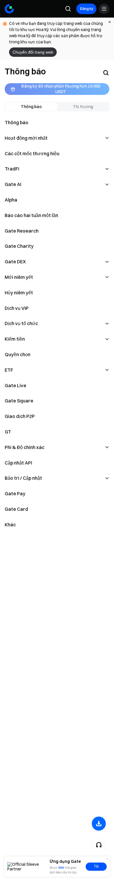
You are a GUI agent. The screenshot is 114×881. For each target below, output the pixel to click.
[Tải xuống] (99, 824)
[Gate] (9, 8)
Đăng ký (86, 8)
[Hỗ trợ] (99, 845)
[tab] (31, 107)
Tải (96, 866)
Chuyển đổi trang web (33, 52)
